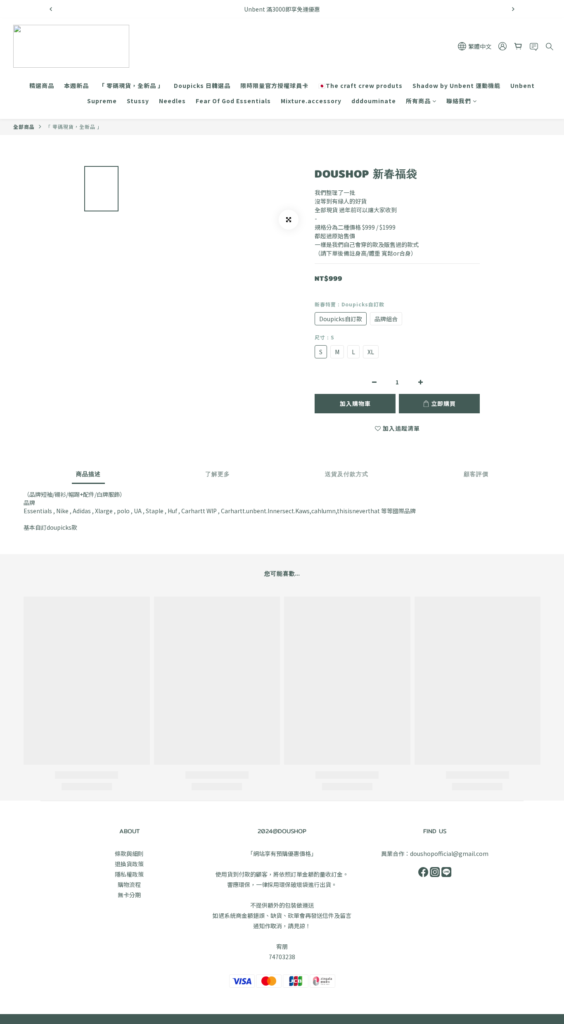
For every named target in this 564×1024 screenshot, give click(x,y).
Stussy (138, 101)
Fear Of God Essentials (233, 101)
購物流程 (129, 884)
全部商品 (24, 126)
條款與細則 (129, 853)
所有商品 (418, 101)
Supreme (102, 101)
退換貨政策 (129, 864)
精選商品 (41, 85)
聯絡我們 (458, 101)
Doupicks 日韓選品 (202, 85)
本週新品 (76, 85)
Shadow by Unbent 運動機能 (456, 85)
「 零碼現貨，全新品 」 (131, 85)
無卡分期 (129, 895)
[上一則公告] (51, 9)
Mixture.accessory (311, 101)
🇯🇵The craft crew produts (360, 85)
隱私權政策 (129, 874)
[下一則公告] (513, 9)
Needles (172, 101)
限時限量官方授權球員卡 (274, 85)
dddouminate (373, 101)
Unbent (522, 85)
